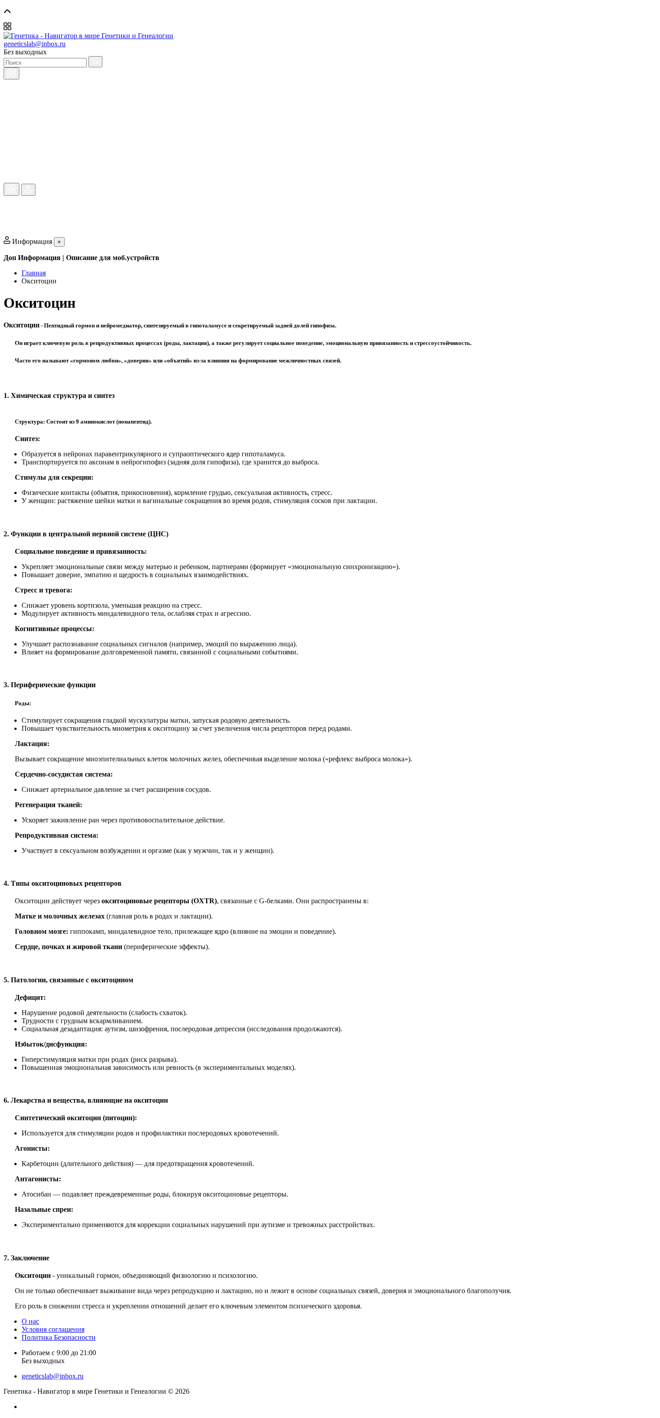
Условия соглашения (53, 1329)
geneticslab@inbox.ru (35, 44)
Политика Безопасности (59, 1337)
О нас (30, 1321)
